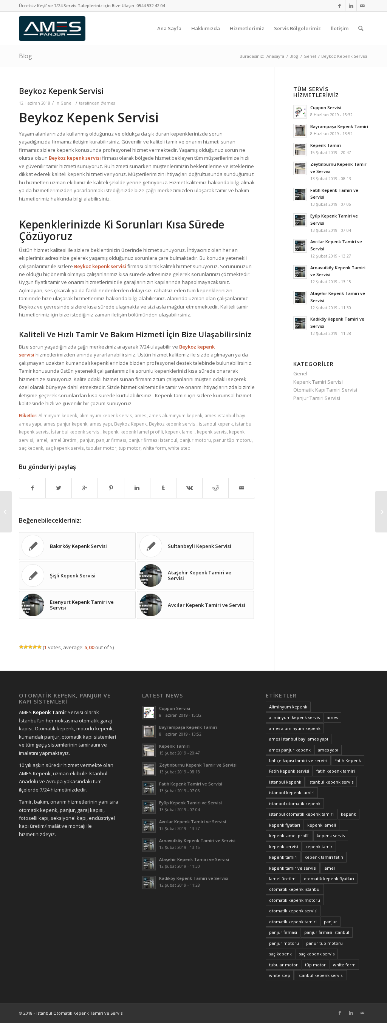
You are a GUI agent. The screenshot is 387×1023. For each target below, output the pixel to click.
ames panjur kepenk (65, 424)
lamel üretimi (63, 440)
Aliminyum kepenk (58, 415)
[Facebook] (339, 5)
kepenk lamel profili (142, 432)
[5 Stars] (39, 647)
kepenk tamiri (283, 857)
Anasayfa (275, 56)
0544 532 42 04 (150, 5)
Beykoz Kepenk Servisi (61, 91)
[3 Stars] (30, 647)
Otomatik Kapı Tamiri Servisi (325, 389)
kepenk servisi (283, 846)
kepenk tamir (319, 846)
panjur (87, 440)
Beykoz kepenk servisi (173, 424)
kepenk (110, 432)
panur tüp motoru (232, 440)
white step (179, 448)
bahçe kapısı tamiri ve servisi (298, 760)
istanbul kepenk (216, 424)
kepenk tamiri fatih (324, 857)
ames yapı (101, 424)
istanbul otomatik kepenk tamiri (301, 814)
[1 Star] (21, 647)
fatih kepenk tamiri (335, 771)
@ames (108, 103)
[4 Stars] (35, 647)
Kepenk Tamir (50, 712)
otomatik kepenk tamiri (293, 921)
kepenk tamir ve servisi (292, 868)
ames (141, 415)
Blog (25, 56)
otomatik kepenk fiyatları (329, 878)
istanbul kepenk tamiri (291, 792)
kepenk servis (212, 432)
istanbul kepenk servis (330, 782)
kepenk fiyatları (284, 825)
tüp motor (130, 448)
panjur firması (111, 440)
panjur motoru (195, 440)
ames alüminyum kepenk (175, 415)
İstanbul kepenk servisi (76, 432)
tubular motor (101, 448)
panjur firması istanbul (152, 440)
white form (154, 448)
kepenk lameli (180, 432)
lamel (41, 440)
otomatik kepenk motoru (294, 900)
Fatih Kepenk (347, 760)
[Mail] (362, 5)
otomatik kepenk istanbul (294, 889)
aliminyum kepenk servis (105, 415)
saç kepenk (31, 448)
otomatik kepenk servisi (293, 910)
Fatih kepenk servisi (289, 771)
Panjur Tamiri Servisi (316, 398)
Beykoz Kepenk (130, 424)
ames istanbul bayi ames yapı (298, 739)
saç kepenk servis (64, 448)
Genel (309, 56)
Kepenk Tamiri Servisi (318, 381)
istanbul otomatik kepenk (294, 803)
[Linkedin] (350, 5)
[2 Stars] (25, 647)
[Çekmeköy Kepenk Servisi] (6, 511)
